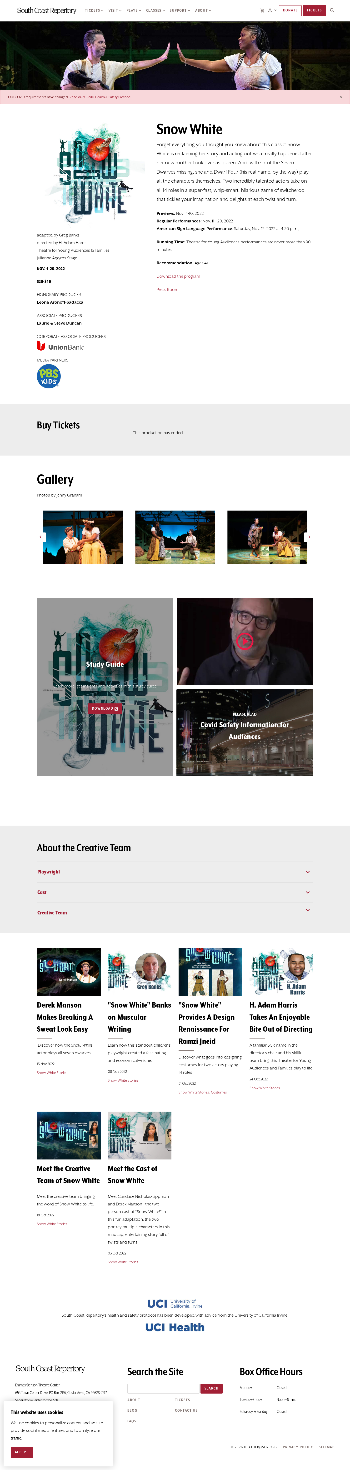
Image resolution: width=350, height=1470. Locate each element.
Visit (113, 11)
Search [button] (212, 1388)
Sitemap (327, 1447)
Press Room (168, 289)
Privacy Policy (298, 1447)
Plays (132, 11)
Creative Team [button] (52, 913)
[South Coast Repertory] (46, 10)
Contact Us (186, 1411)
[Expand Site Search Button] (332, 11)
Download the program (178, 276)
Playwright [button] (48, 872)
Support (178, 11)
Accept (22, 1452)
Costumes (219, 1092)
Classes (154, 11)
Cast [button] (42, 892)
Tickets (92, 11)
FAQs (131, 1421)
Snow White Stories (52, 1073)
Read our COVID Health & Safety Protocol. (101, 97)
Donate (290, 10)
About (201, 11)
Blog (132, 1411)
